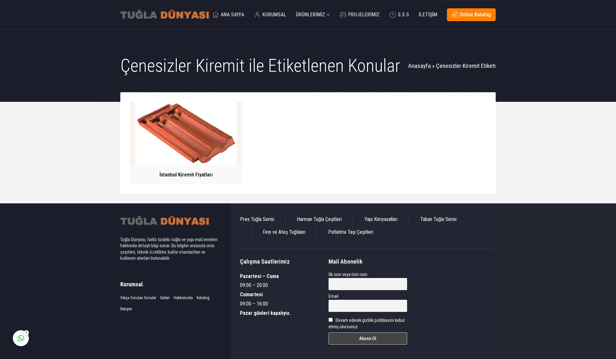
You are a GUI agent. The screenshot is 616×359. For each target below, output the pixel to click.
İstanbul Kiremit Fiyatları (186, 174)
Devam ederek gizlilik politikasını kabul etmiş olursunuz (367, 323)
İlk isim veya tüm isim (348, 274)
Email (333, 296)
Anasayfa (419, 65)
